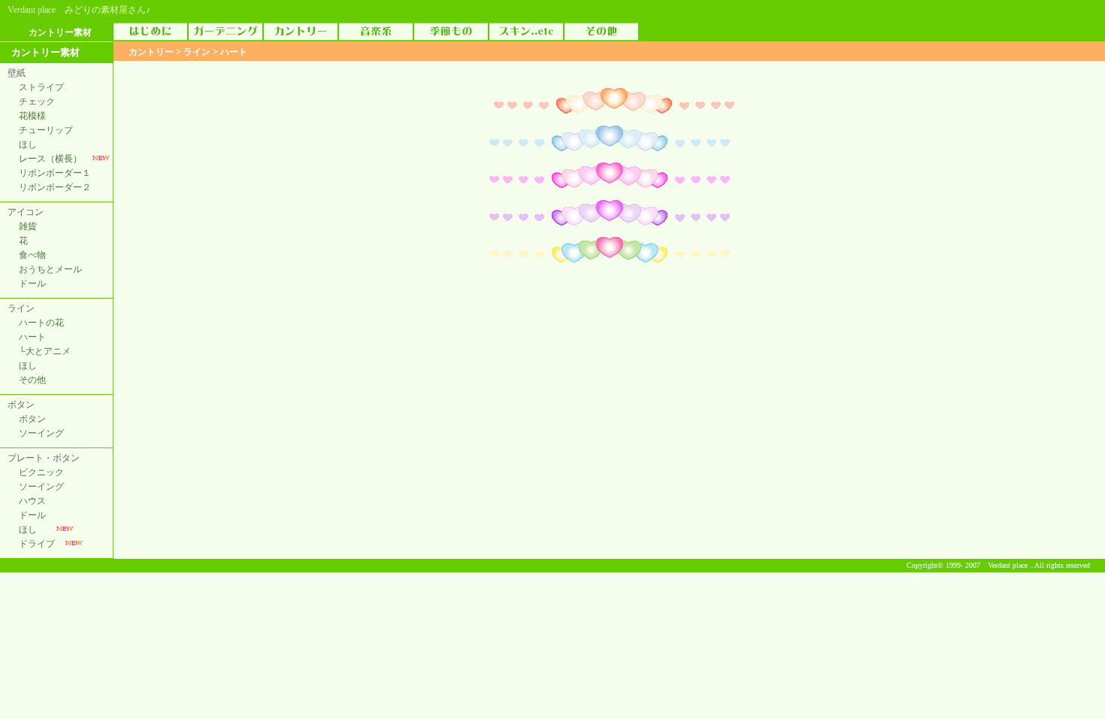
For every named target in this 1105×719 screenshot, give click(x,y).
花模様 (32, 116)
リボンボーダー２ (55, 187)
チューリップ (46, 130)
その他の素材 (601, 32)
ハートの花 (41, 322)
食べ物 (32, 255)
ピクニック (41, 472)
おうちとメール (50, 269)
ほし (28, 144)
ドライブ (37, 543)
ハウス (32, 501)
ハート (32, 337)
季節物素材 (451, 32)
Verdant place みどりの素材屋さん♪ (79, 10)
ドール (32, 283)
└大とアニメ (45, 351)
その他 (32, 380)
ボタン (32, 419)
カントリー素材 (300, 32)
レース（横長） (50, 158)
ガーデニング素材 (225, 32)
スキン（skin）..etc (526, 32)
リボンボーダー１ (55, 173)
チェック (37, 101)
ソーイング (41, 433)
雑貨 (28, 226)
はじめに (150, 32)
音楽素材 (375, 32)
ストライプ (41, 87)
